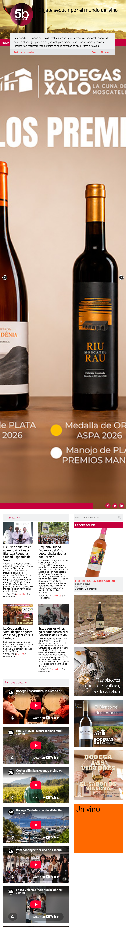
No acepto (106, 52)
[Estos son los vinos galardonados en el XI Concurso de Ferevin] (53, 614)
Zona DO (20, 654)
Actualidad (21, 594)
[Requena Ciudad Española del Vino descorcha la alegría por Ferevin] (53, 533)
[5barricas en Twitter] (114, 505)
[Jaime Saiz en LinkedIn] (121, 505)
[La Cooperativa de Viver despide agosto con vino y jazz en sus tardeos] (18, 614)
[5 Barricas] (22, 14)
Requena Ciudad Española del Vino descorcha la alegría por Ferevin (52, 551)
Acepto (95, 52)
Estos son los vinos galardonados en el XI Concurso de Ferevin (53, 631)
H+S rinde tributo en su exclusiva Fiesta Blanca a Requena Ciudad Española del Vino (17, 553)
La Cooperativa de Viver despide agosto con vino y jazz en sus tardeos (18, 633)
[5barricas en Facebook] (108, 505)
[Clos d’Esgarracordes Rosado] (98, 552)
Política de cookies (24, 52)
